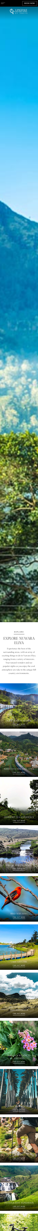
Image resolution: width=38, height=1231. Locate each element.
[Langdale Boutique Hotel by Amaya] (19, 11)
